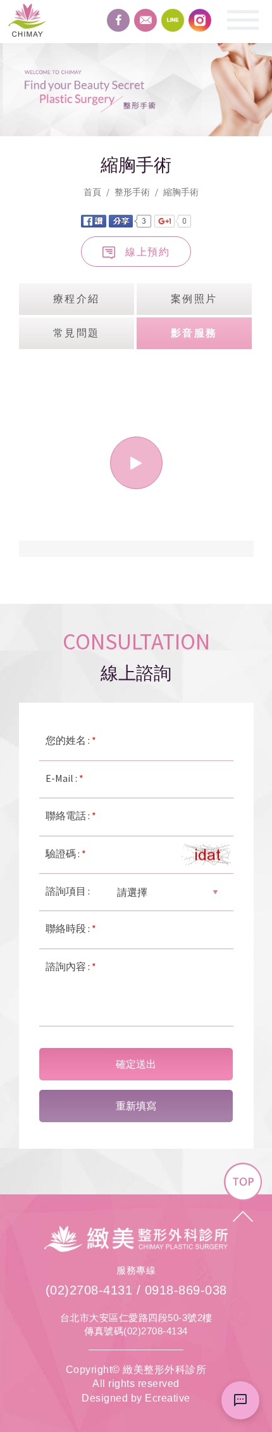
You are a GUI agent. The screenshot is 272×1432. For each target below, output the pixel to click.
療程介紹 (76, 298)
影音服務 (194, 332)
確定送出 (136, 1064)
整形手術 (132, 192)
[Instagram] (200, 20)
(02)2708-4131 (89, 1290)
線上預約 (147, 251)
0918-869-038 (186, 1290)
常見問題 (76, 332)
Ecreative (167, 1398)
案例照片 (194, 298)
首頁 (92, 192)
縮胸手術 (181, 192)
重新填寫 (136, 1106)
